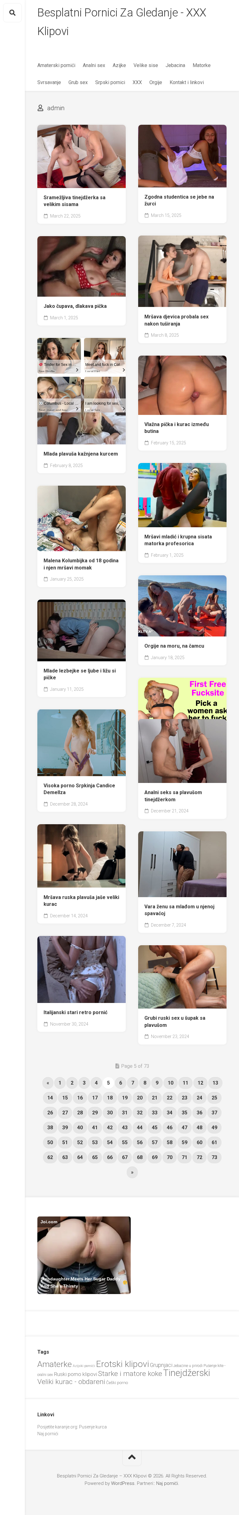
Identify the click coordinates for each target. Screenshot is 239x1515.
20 (140, 1098)
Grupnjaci (161, 1365)
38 (50, 1128)
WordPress (122, 1483)
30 (110, 1113)
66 (110, 1157)
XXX (137, 82)
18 (110, 1098)
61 (214, 1142)
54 (110, 1142)
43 (125, 1128)
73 (214, 1157)
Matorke (202, 65)
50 (50, 1142)
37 (214, 1113)
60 (199, 1142)
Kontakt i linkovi (187, 82)
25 (214, 1098)
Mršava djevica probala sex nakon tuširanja (176, 320)
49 (214, 1128)
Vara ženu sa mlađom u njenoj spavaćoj (179, 910)
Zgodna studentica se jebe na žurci (179, 200)
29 (95, 1113)
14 (50, 1098)
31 (125, 1113)
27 (65, 1113)
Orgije (155, 82)
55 (125, 1142)
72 (199, 1157)
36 (199, 1113)
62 (50, 1157)
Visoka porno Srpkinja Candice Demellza (79, 789)
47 (184, 1128)
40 (80, 1128)
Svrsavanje (49, 82)
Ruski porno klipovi (75, 1374)
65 (95, 1157)
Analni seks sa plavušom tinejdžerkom (173, 795)
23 (184, 1098)
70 (169, 1157)
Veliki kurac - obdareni (71, 1382)
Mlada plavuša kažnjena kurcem (81, 454)
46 (169, 1128)
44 (140, 1128)
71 (184, 1157)
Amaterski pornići (56, 65)
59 (184, 1142)
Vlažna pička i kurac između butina (176, 427)
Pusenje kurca (93, 1426)
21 (154, 1098)
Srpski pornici (110, 82)
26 (50, 1113)
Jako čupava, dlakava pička (75, 306)
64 (80, 1157)
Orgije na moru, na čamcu (174, 646)
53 (95, 1142)
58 (169, 1142)
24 (199, 1098)
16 (80, 1098)
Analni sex (94, 65)
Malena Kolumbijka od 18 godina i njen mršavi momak (81, 564)
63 (65, 1157)
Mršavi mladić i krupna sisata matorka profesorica (178, 540)
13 (215, 1083)
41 (95, 1128)
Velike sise (146, 65)
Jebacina (175, 65)
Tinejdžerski (186, 1373)
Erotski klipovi (122, 1364)
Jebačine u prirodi (188, 1366)
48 (199, 1128)
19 (125, 1098)
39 (65, 1128)
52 (80, 1142)
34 (169, 1113)
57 (154, 1142)
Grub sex (78, 82)
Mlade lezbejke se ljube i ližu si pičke (80, 674)
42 (110, 1128)
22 (169, 1098)
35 (184, 1113)
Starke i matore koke (130, 1373)
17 (95, 1098)
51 (65, 1142)
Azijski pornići (84, 1366)
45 (154, 1128)
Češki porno (117, 1382)
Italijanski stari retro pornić (75, 1012)
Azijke (119, 65)
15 (65, 1098)
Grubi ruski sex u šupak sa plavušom (174, 1021)
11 (185, 1083)
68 (140, 1157)
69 (154, 1157)
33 (154, 1113)
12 (200, 1083)
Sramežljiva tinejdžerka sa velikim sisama (74, 201)
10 (170, 1083)
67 (125, 1157)
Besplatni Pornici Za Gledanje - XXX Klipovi (121, 22)
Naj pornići (47, 1433)
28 (80, 1113)
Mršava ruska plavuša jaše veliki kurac (81, 900)
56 (140, 1142)
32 (140, 1113)
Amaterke (54, 1364)
